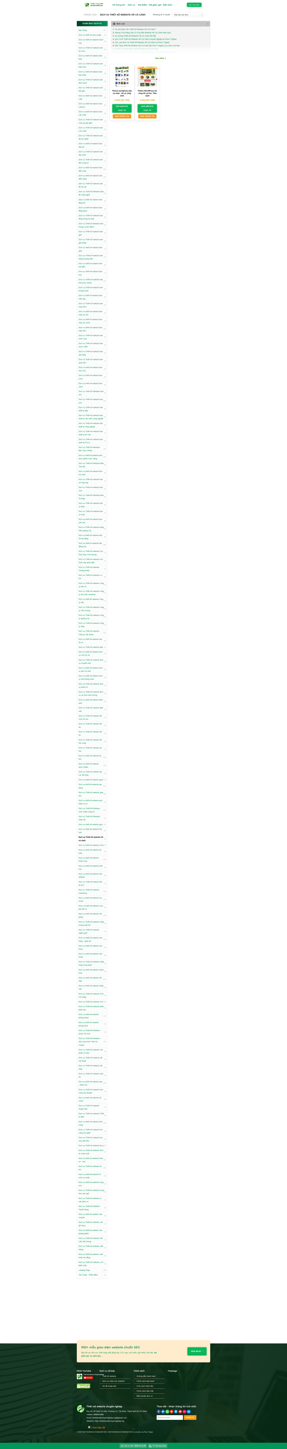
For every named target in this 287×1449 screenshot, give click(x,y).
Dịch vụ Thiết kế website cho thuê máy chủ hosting (91, 553)
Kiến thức (167, 4)
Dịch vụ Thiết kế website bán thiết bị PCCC (91, 441)
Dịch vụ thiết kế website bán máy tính (90, 329)
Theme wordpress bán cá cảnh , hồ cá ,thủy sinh (122, 93)
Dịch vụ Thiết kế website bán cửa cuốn (91, 129)
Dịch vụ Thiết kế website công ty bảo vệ (91, 585)
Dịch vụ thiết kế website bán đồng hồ (90, 201)
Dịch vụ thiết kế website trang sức (91, 1184)
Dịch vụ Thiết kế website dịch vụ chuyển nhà (91, 661)
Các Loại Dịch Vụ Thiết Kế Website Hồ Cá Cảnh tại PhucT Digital (142, 42)
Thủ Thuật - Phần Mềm (88, 1275)
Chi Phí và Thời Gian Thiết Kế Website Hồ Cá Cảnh (136, 49)
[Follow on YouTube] (180, 1412)
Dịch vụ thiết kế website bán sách (90, 385)
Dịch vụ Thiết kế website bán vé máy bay (91, 481)
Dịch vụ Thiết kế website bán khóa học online (91, 281)
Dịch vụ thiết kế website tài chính (90, 1099)
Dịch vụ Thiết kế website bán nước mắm (91, 345)
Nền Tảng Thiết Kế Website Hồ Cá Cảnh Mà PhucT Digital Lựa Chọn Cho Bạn (147, 46)
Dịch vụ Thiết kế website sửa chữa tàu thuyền (91, 1091)
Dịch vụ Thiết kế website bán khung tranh (91, 289)
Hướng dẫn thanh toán (146, 1376)
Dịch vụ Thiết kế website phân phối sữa (91, 1008)
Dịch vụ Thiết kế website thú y (91, 1145)
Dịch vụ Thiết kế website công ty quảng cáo (91, 617)
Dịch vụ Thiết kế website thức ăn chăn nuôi (91, 1152)
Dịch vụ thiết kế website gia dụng (90, 786)
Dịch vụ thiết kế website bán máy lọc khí (90, 313)
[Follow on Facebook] (159, 1412)
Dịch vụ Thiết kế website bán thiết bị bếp (91, 409)
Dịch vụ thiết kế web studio (90, 35)
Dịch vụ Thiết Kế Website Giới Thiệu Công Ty (89, 810)
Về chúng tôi (118, 4)
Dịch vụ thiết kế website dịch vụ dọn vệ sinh (91, 669)
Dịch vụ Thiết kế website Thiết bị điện (91, 1115)
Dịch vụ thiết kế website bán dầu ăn (90, 145)
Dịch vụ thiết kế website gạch (91, 780)
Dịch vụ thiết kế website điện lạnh (91, 701)
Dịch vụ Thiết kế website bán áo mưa (91, 49)
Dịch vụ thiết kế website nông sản (91, 987)
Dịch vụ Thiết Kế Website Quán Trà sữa (89, 1032)
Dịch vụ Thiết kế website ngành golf (89, 931)
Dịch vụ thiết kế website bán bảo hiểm (90, 73)
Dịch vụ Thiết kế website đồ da (90, 725)
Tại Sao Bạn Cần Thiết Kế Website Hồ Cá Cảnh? (135, 29)
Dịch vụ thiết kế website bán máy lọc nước (90, 321)
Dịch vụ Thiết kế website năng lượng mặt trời (91, 923)
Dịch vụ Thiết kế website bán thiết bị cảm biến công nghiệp (91, 417)
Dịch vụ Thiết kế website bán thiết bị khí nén (91, 433)
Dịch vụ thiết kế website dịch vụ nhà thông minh (91, 677)
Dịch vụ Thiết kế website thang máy (89, 1107)
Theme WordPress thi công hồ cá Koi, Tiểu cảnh (147, 93)
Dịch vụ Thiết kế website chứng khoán (89, 569)
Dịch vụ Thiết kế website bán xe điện (91, 505)
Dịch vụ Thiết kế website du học (90, 749)
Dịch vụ (131, 4)
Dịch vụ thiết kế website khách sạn (89, 859)
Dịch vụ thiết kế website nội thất (90, 979)
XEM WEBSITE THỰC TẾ (122, 108)
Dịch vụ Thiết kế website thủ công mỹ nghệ (90, 1131)
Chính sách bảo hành (145, 1381)
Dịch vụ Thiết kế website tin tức (90, 1168)
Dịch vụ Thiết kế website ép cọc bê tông (90, 773)
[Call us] (167, 1412)
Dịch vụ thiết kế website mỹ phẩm (90, 915)
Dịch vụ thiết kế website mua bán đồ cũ (91, 907)
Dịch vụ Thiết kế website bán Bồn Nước (91, 81)
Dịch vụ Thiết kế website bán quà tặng (91, 353)
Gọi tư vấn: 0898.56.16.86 (135, 1446)
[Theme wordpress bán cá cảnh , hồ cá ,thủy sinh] (122, 76)
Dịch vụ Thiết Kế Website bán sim (91, 393)
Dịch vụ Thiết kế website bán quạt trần (91, 361)
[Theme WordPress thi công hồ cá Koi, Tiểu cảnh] (147, 76)
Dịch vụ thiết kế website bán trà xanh (90, 473)
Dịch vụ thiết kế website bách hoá (91, 41)
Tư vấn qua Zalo (159, 1446)
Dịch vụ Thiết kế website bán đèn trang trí (91, 161)
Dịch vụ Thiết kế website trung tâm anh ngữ (91, 1192)
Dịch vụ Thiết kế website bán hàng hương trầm (91, 257)
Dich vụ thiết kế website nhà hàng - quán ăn (90, 939)
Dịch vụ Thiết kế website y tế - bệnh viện (91, 1264)
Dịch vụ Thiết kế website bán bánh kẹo (91, 65)
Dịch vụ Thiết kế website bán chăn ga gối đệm (91, 121)
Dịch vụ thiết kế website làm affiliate (90, 875)
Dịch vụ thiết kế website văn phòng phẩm (90, 1232)
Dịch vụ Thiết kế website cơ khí (90, 577)
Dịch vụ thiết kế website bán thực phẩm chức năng (90, 457)
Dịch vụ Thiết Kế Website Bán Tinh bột (91, 465)
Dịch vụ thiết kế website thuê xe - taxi (91, 1160)
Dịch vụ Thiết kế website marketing (89, 891)
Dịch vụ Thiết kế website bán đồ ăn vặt (91, 185)
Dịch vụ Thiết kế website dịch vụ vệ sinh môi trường (91, 693)
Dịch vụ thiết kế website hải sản (90, 830)
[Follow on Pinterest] (172, 1412)
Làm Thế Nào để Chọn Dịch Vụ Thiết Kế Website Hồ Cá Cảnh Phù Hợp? (145, 52)
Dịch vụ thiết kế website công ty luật (91, 601)
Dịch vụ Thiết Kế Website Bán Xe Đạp (91, 497)
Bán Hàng (83, 30)
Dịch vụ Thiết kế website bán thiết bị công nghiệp (91, 425)
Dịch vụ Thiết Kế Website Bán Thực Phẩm (89, 449)
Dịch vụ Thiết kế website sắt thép (90, 1067)
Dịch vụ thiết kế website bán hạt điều (90, 265)
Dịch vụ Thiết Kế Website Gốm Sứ (89, 818)
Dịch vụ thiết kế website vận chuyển (90, 1216)
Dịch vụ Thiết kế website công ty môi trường (91, 609)
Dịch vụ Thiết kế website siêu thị (91, 1075)
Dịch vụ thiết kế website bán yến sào (90, 521)
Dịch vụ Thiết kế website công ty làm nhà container (91, 593)
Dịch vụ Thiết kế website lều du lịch (90, 883)
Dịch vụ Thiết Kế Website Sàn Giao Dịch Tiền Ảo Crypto (89, 1041)
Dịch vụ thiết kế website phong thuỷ (89, 1024)
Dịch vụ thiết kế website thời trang (90, 1123)
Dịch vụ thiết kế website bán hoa (90, 273)
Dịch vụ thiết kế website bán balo (90, 57)
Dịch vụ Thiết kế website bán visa (91, 489)
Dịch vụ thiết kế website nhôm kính (91, 971)
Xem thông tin (122, 116)
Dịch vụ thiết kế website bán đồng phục (90, 209)
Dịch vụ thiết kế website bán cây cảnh (90, 113)
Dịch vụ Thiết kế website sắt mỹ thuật (90, 1059)
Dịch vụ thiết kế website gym (91, 824)
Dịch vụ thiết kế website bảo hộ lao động (90, 537)
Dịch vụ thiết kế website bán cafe (90, 97)
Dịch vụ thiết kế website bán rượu (90, 377)
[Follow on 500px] (189, 1412)
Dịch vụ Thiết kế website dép (91, 647)
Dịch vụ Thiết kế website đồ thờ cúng (90, 741)
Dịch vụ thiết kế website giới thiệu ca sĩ (90, 802)
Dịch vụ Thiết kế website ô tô (91, 1002)
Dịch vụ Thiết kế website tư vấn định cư (90, 1200)
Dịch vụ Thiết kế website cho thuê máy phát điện (91, 561)
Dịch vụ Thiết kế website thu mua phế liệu (90, 1139)
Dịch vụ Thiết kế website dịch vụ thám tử (91, 685)
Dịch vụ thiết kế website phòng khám (89, 1016)
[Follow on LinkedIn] (176, 1412)
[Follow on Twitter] (163, 1412)
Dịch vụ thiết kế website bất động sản (90, 545)
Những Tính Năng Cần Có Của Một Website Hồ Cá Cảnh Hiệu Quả (143, 33)
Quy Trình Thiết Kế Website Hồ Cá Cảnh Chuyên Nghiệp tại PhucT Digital (145, 39)
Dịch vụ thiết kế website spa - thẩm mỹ (90, 1083)
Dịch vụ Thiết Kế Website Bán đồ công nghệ (91, 193)
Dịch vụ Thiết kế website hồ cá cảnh (91, 838)
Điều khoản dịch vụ (145, 1396)
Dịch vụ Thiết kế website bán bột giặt (91, 89)
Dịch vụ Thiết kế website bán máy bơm (91, 305)
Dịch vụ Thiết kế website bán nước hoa (91, 337)
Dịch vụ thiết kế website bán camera (90, 105)
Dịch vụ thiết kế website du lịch (90, 757)
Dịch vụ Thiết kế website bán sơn (91, 401)
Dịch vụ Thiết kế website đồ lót (90, 733)
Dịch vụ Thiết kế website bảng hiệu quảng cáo (91, 529)
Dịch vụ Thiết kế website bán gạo (91, 233)
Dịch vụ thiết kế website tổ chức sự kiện (90, 1176)
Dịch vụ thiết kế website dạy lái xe (90, 641)
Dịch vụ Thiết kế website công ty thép (91, 625)
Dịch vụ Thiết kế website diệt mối (91, 709)
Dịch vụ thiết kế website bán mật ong (90, 297)
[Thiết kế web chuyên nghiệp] (96, 4)
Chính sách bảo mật (145, 1391)
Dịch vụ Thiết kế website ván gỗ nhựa (91, 1224)
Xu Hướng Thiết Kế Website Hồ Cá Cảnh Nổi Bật (135, 36)
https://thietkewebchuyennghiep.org (109, 1421)
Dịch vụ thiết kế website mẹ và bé (90, 899)
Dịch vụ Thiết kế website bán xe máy (91, 513)
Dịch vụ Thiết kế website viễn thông (91, 1248)
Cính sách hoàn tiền (145, 1386)
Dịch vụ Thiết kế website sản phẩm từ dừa (91, 1051)
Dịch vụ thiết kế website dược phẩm (89, 765)
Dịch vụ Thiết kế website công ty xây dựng (89, 632)
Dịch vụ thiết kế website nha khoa (90, 947)
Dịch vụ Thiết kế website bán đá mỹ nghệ (91, 137)
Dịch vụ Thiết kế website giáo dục (91, 794)
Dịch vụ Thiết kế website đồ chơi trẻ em (90, 717)
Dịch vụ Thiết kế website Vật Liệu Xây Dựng (91, 1240)
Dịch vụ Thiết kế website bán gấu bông (91, 241)
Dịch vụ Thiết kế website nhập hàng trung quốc (91, 963)
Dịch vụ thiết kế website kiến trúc (91, 867)
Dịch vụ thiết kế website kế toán (90, 851)
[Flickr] (184, 1412)
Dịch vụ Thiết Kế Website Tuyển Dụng (89, 1208)
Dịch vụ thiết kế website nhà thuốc (90, 955)
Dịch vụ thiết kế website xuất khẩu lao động (91, 1256)
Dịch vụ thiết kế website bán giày (90, 249)
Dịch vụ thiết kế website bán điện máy (90, 169)
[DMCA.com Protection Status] (83, 1386)
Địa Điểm (142, 4)
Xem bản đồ (98, 1427)
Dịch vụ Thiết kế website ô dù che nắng (91, 995)
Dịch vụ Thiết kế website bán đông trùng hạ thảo (91, 217)
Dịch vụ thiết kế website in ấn (91, 845)
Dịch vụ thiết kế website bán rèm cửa (90, 369)
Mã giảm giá (155, 4)
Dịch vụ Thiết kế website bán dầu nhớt (91, 153)
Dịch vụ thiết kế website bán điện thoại (90, 177)
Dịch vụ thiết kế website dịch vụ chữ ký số (91, 653)
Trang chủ (90, 14)
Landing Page (84, 1270)
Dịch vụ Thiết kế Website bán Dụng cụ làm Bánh (91, 225)
